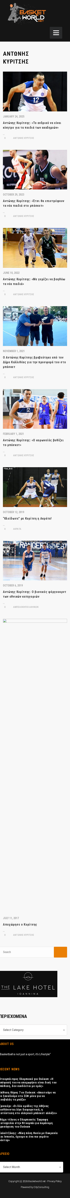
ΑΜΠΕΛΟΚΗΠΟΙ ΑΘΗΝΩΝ (25, 607)
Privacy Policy (54, 1181)
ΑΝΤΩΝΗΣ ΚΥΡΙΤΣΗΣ (23, 138)
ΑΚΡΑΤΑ (17, 529)
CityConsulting (41, 1187)
